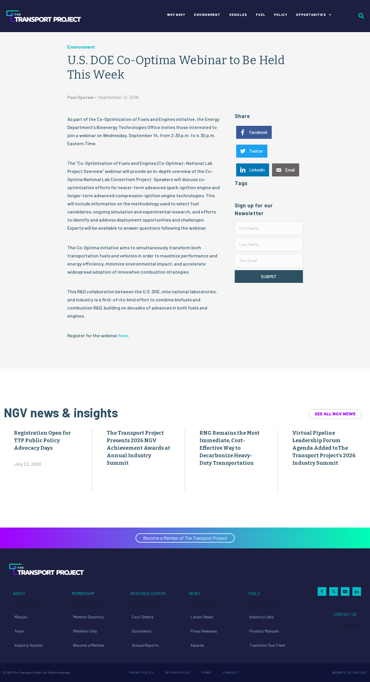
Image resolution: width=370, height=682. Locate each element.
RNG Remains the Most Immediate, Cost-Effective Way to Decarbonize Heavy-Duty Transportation (229, 448)
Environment (81, 46)
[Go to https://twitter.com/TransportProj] (333, 591)
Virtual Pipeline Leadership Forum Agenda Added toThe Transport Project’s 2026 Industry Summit (324, 448)
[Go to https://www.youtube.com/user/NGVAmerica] (345, 591)
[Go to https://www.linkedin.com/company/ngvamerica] (356, 591)
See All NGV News (335, 413)
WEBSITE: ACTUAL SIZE (349, 672)
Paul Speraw (80, 97)
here (123, 335)
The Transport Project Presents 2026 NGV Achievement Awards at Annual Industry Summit (138, 448)
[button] (269, 276)
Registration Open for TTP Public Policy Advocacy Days (42, 440)
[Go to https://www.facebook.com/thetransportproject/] (322, 591)
